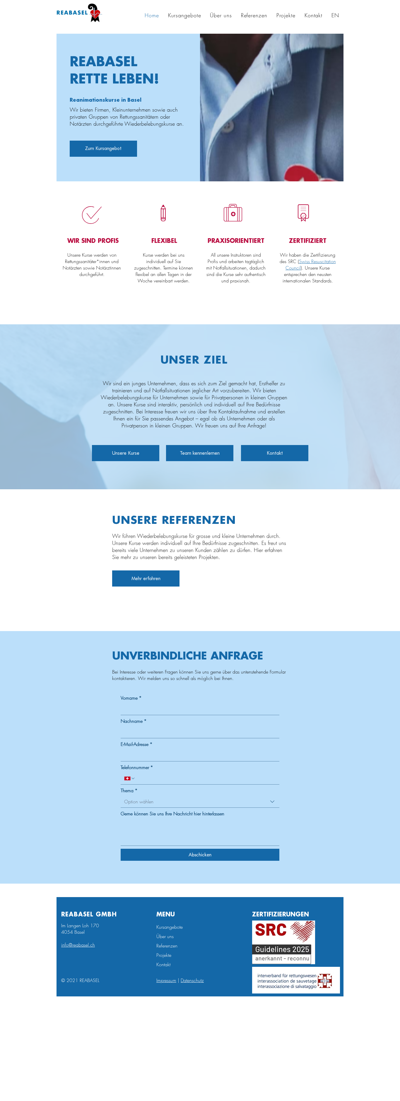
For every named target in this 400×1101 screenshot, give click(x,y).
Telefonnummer (137, 767)
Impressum (166, 980)
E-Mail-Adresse (137, 744)
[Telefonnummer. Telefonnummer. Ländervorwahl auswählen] (129, 778)
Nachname (134, 721)
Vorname (131, 698)
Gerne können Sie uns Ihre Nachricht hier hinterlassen (172, 814)
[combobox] (200, 802)
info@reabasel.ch (78, 945)
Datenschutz (192, 980)
